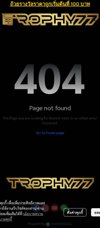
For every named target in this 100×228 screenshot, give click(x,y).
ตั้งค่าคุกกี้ (75, 212)
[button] (93, 19)
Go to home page (50, 132)
